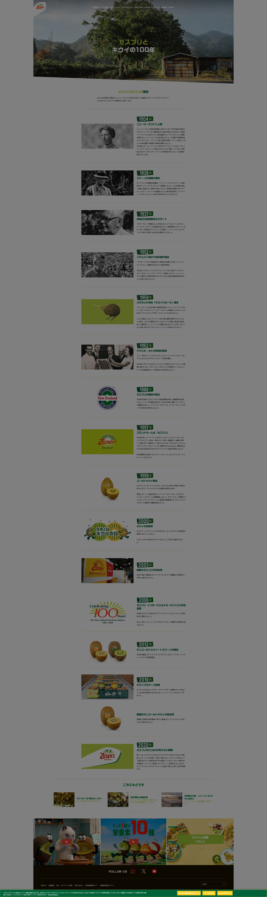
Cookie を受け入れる (224, 893)
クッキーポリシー (53, 895)
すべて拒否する (209, 893)
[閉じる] (263, 893)
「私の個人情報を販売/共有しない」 (189, 893)
